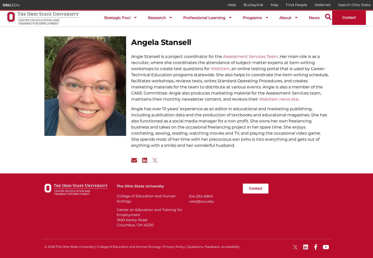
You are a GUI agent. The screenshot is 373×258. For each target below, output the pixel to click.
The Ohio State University (75, 247)
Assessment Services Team (250, 56)
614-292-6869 (201, 196)
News (314, 17)
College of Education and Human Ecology (129, 247)
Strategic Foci (117, 17)
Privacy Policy (174, 247)
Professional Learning (204, 17)
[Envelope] (134, 160)
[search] (328, 17)
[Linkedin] (144, 160)
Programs (252, 17)
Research (157, 17)
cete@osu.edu (201, 201)
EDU (11, 5)
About (285, 17)
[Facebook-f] (315, 247)
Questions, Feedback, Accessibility (214, 247)
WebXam (220, 68)
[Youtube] (326, 247)
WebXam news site (278, 99)
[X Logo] (155, 160)
